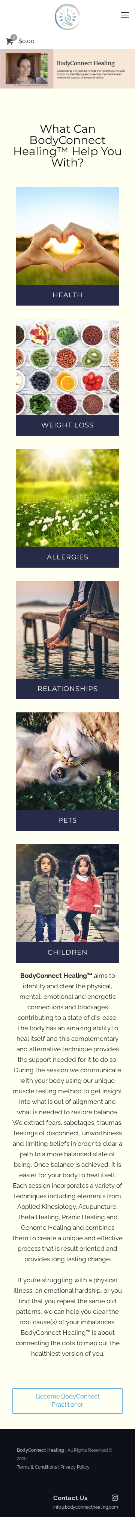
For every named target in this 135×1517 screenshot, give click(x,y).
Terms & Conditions (37, 1467)
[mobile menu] (124, 15)
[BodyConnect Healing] (67, 17)
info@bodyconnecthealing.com (85, 1507)
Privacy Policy (74, 1467)
